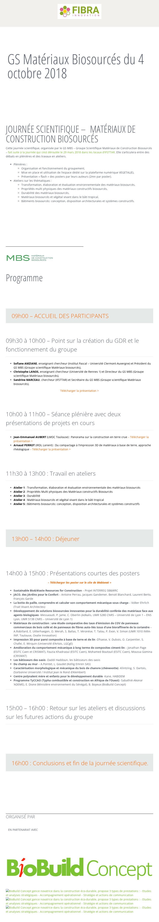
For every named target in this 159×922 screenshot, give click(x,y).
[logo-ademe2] (79, 907)
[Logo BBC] (79, 858)
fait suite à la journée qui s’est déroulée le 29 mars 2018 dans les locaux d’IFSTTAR (61, 152)
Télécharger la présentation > (51, 449)
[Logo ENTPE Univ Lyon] (79, 891)
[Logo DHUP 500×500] (79, 899)
